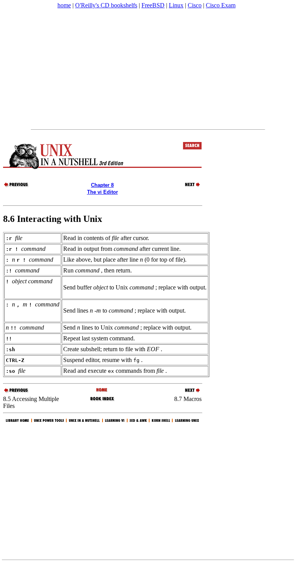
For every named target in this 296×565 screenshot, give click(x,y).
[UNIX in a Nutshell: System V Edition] (102, 390)
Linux (176, 5)
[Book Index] (102, 400)
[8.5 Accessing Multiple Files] (16, 186)
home (64, 5)
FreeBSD (153, 5)
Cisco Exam (220, 5)
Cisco (195, 5)
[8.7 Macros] (188, 186)
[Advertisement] (148, 69)
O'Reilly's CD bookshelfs (106, 5)
